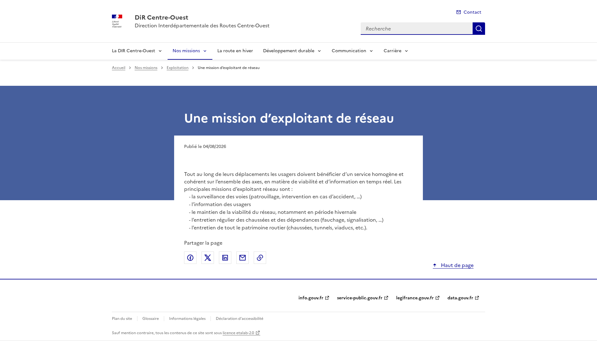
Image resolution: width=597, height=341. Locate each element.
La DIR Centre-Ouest (133, 51)
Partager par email (242, 257)
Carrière (392, 51)
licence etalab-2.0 (238, 333)
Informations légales (187, 318)
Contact (472, 12)
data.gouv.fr (460, 298)
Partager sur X (207, 257)
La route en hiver (235, 51)
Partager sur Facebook (190, 257)
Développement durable (288, 51)
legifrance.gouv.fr (415, 298)
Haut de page (457, 265)
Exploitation (177, 68)
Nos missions (186, 51)
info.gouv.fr (310, 298)
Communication (349, 51)
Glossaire (150, 318)
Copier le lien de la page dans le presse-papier (260, 257)
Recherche (479, 28)
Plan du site (122, 318)
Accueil (118, 68)
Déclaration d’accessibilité (239, 318)
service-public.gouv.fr (359, 298)
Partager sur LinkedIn (225, 257)
